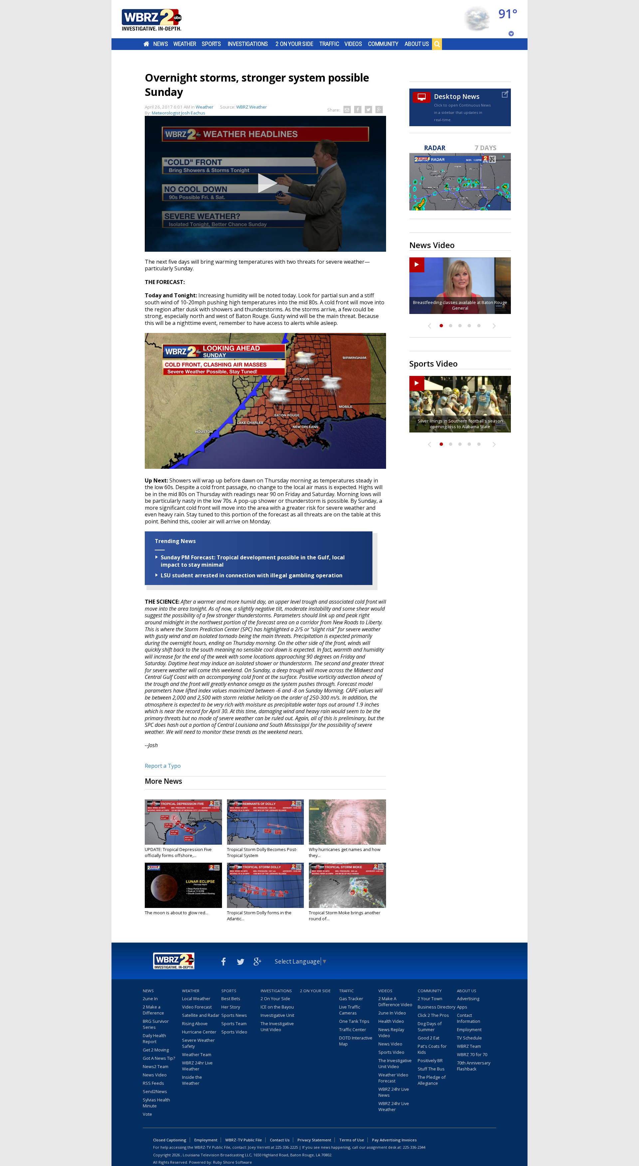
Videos (353, 44)
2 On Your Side (294, 44)
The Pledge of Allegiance (432, 1080)
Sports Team (234, 1023)
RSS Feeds (153, 1083)
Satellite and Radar (200, 1015)
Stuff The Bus (431, 1069)
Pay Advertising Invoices (394, 1139)
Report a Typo (163, 765)
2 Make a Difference (153, 1010)
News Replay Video (391, 1032)
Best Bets (230, 999)
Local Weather (196, 999)
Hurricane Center (199, 1032)
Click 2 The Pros (433, 1015)
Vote (147, 1114)
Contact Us (280, 1139)
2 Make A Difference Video (395, 1002)
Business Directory (436, 1007)
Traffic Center (352, 1029)
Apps (462, 1007)
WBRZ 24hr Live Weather (197, 1066)
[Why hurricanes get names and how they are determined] (347, 822)
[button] (265, 183)
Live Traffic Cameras (349, 1010)
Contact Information (468, 1018)
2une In (150, 999)
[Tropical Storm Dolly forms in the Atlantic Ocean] (265, 885)
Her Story (230, 1007)
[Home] (160, 19)
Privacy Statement (314, 1139)
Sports (211, 44)
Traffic (329, 44)
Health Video (391, 1021)
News (160, 44)
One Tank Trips (354, 1021)
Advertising (468, 999)
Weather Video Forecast (393, 1078)
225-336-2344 (414, 1147)
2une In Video (392, 1013)
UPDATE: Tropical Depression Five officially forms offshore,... (178, 852)
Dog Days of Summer (430, 1026)
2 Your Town (430, 999)
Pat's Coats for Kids (432, 1049)
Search (437, 44)
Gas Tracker (351, 999)
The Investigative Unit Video (277, 1026)
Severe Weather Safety (198, 1043)
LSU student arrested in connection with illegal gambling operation (251, 575)
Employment (469, 1029)
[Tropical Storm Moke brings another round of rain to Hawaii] (347, 885)
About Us (417, 44)
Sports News (234, 1015)
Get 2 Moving (156, 1050)
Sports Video (234, 1032)
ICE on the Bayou (277, 1007)
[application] (265, 184)
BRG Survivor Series (156, 1024)
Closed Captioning (169, 1139)
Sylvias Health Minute (156, 1103)
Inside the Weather (192, 1080)
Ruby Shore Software (232, 1162)
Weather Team (196, 1054)
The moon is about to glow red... (176, 913)
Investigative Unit (277, 1015)
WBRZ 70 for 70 (472, 1054)
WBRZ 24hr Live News (393, 1092)
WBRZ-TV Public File (243, 1139)
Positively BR (430, 1060)
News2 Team (155, 1066)
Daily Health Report (154, 1038)
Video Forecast (197, 1007)
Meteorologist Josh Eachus (178, 113)
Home (146, 44)
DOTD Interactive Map (355, 1041)
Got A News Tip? (159, 1058)
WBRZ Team (469, 1046)
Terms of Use (351, 1139)
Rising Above (195, 1023)
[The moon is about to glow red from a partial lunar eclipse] (183, 885)
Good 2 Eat (428, 1038)
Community (383, 44)
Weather (184, 44)
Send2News (155, 1091)
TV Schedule (469, 1038)
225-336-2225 (286, 1147)
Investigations (248, 44)
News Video (155, 1075)
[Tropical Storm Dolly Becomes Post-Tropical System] (265, 822)
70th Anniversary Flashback (473, 1066)
